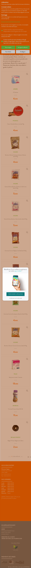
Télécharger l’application (15, 294)
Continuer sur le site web (15, 298)
